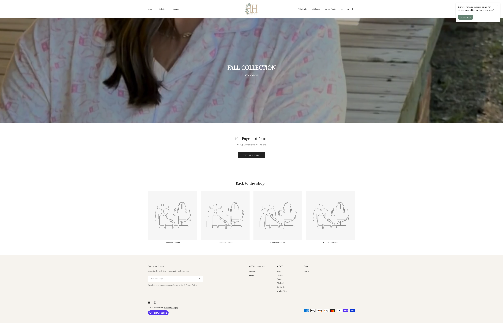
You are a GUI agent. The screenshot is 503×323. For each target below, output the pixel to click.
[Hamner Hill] (251, 8)
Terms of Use (178, 285)
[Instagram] (155, 303)
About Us (252, 271)
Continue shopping (251, 155)
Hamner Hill (158, 308)
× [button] (498, 5)
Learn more (465, 17)
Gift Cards (281, 287)
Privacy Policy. (191, 285)
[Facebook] (149, 303)
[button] (354, 9)
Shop (279, 271)
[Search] (342, 9)
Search (306, 271)
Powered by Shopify (171, 308)
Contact (252, 275)
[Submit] (199, 279)
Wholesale (281, 283)
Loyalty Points (282, 291)
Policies (280, 275)
